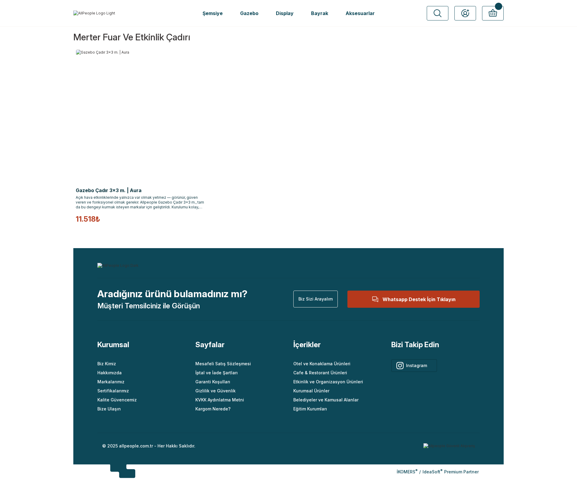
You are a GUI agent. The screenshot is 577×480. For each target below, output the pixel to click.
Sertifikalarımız (113, 390)
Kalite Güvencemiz (117, 399)
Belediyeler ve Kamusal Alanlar (326, 399)
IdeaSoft (432, 471)
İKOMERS (407, 471)
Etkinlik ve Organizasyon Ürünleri (328, 381)
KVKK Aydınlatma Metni (219, 399)
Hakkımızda (109, 372)
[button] (437, 13)
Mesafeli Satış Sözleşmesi (223, 363)
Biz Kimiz (106, 363)
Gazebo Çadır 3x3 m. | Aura (109, 190)
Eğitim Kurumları (310, 408)
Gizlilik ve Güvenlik (215, 390)
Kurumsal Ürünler (311, 390)
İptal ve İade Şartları (216, 372)
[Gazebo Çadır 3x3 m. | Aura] (142, 115)
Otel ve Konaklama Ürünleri (321, 363)
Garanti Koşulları (212, 381)
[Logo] (94, 13)
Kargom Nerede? (212, 408)
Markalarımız (110, 381)
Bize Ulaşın (109, 408)
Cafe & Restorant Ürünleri (320, 372)
